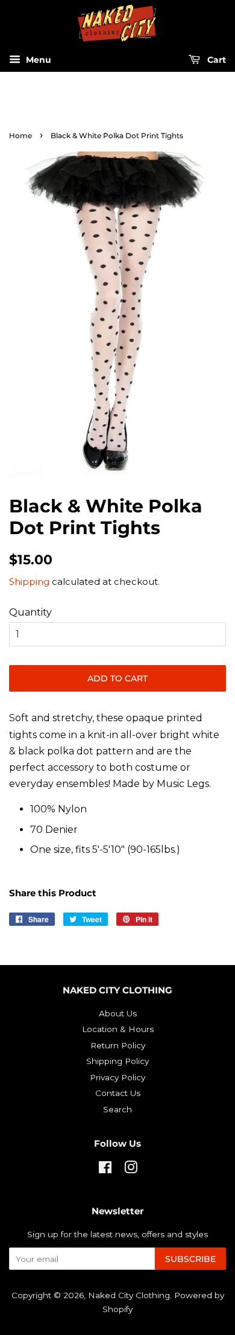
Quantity (30, 612)
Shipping (29, 581)
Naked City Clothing (129, 1295)
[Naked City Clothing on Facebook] (105, 1169)
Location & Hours (118, 1029)
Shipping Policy (117, 1061)
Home (20, 135)
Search (117, 1109)
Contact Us (117, 1093)
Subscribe (190, 1259)
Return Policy (117, 1045)
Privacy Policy (117, 1077)
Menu (37, 60)
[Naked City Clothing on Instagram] (130, 1169)
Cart (215, 60)
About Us (118, 1013)
